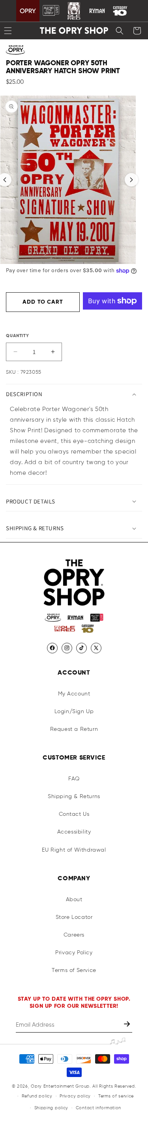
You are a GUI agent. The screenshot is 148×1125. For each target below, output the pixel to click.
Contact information (98, 1108)
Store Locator (74, 917)
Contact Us (74, 814)
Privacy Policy (73, 952)
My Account (74, 694)
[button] (119, 30)
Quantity (17, 336)
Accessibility (74, 832)
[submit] (127, 1025)
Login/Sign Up (74, 711)
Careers (74, 935)
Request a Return (74, 729)
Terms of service (116, 1096)
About (74, 899)
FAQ (74, 779)
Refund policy (37, 1096)
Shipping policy (51, 1108)
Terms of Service (74, 970)
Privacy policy (75, 1096)
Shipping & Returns (74, 796)
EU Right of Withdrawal (74, 850)
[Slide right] (131, 179)
